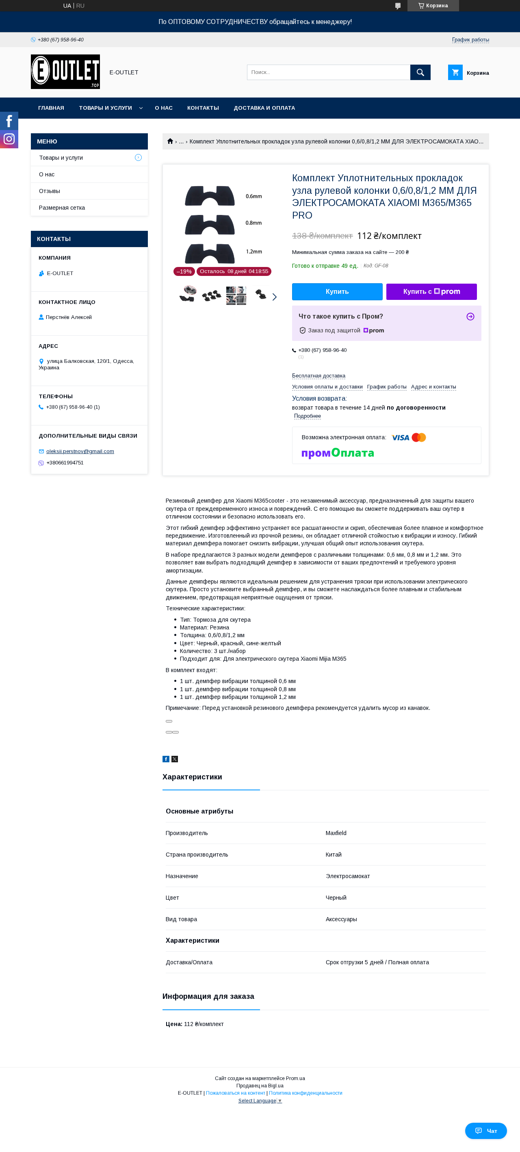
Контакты (203, 108)
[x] (174, 760)
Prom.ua (295, 1078)
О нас (164, 108)
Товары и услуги (105, 108)
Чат (492, 1131)
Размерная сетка (62, 207)
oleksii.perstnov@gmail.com (80, 451)
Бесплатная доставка (318, 376)
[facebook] (165, 760)
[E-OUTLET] (65, 87)
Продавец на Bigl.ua (260, 1086)
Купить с (417, 291)
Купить (337, 291)
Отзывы (49, 191)
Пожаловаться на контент (235, 1093)
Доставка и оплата (264, 108)
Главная (51, 108)
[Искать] (420, 72)
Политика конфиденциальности (305, 1093)
